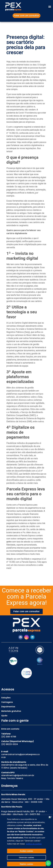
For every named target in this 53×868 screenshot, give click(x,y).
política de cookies (34, 844)
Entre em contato (10, 729)
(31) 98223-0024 (9, 744)
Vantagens (7, 702)
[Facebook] (20, 637)
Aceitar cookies (26, 851)
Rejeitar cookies (26, 864)
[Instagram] (26, 637)
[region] (26, 841)
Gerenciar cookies (26, 857)
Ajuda (4, 715)
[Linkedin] (32, 637)
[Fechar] (50, 817)
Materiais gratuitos (11, 711)
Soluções (6, 697)
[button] (49, 7)
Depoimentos (8, 706)
